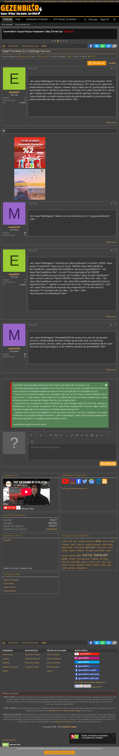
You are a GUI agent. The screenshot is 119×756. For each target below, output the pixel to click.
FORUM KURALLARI (110, 2)
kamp (87, 555)
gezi (108, 550)
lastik (64, 558)
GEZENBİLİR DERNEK (48, 2)
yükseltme (81, 568)
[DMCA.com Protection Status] (11, 746)
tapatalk (80, 565)
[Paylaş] (111, 68)
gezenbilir (100, 550)
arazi (112, 541)
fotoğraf (90, 550)
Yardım (50, 671)
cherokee (79, 547)
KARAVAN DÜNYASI (37, 19)
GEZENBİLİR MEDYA (66, 2)
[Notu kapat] (113, 736)
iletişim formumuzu (63, 722)
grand (72, 555)
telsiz (88, 565)
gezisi (65, 555)
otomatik (75, 562)
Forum (7, 19)
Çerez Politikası (53, 667)
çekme (80, 544)
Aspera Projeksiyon (10, 591)
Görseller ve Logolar (10, 667)
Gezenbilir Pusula (32, 654)
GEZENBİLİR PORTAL (30, 2)
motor (95, 558)
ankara (82, 541)
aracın (106, 541)
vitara (103, 565)
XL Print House (9, 583)
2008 (64, 541)
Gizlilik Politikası (53, 663)
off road (104, 559)
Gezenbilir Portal (32, 667)
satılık (64, 565)
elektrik (80, 550)
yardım (71, 568)
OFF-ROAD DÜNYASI (65, 19)
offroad (65, 562)
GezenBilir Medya (69, 727)
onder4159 (51, 529)
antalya (90, 541)
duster (72, 550)
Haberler (5, 663)
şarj (109, 562)
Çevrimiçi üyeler (12, 536)
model (72, 559)
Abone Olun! (96, 687)
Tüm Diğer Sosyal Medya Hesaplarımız (90, 682)
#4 (115, 325)
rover (97, 562)
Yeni (17, 19)
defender (90, 547)
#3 (115, 250)
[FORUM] (4, 46)
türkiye (95, 565)
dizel (110, 547)
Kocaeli (23, 102)
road (91, 562)
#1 (115, 68)
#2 (115, 203)
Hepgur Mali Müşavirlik (11, 580)
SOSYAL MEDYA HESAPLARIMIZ (88, 2)
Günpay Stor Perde (9, 587)
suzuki (72, 565)
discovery (102, 547)
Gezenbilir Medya (32, 663)
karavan (101, 554)
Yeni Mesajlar (7, 24)
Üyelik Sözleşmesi (54, 659)
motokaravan (83, 559)
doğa (64, 550)
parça (84, 562)
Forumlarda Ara (22, 24)
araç (98, 541)
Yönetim (5, 659)
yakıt (64, 568)
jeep (78, 555)
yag (109, 565)
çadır (72, 544)
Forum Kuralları (53, 654)
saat (104, 562)
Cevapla (112, 122)
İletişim (5, 671)
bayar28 (7, 540)
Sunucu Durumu (9, 740)
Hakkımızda (7, 654)
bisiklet (65, 544)
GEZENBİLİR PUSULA (12, 2)
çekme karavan (93, 544)
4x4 (70, 541)
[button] (22, 19)
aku (75, 541)
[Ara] (114, 19)
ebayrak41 (25, 56)
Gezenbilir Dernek (32, 659)
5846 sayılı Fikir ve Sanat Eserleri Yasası (64, 711)
